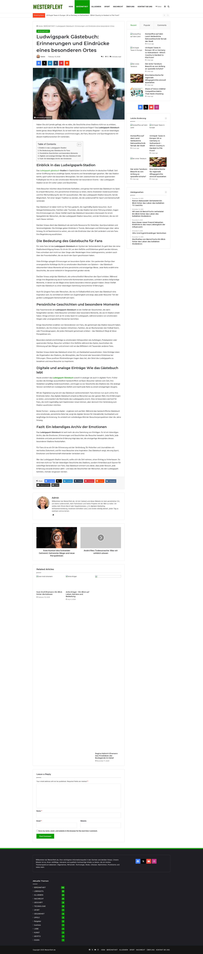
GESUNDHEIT (39, 914)
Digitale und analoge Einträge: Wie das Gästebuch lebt (60, 156)
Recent (133, 25)
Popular (147, 25)
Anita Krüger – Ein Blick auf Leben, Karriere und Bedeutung (77, 594)
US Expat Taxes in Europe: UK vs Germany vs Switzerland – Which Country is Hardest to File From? (155, 53)
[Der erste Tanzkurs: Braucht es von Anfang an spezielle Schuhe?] (136, 67)
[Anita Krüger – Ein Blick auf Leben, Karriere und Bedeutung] (79, 582)
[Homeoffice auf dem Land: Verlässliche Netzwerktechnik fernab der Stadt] (136, 37)
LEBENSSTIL (39, 891)
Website (83, 821)
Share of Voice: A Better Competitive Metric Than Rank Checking (155, 91)
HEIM (71, 7)
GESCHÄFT (38, 902)
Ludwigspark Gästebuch (63, 378)
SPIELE (37, 917)
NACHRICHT (118, 7)
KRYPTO (37, 936)
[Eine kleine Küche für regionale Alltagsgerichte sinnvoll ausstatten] (136, 78)
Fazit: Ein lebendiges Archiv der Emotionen (55, 159)
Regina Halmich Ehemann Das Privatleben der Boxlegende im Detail (106, 755)
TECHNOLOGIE (40, 906)
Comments (161, 25)
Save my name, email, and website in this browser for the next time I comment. (68, 831)
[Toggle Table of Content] (78, 144)
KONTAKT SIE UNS (145, 7)
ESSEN (36, 940)
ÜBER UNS (130, 7)
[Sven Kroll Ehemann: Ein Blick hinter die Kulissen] (49, 582)
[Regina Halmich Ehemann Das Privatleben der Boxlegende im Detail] (108, 663)
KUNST (37, 932)
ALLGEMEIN (96, 7)
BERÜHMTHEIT (82, 7)
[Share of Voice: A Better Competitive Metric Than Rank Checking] (136, 92)
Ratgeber (37, 921)
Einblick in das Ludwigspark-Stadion (52, 148)
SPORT (107, 7)
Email (39, 821)
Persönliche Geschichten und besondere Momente (59, 153)
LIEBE (36, 929)
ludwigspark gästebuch (49, 170)
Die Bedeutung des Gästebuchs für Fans (54, 150)
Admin (43, 57)
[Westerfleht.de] (48, 6)
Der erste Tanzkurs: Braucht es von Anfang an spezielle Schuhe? (70, 15)
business (37, 925)
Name (39, 811)
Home (40, 26)
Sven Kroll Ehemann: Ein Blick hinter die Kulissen (49, 593)
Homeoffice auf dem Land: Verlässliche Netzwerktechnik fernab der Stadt (137, 141)
